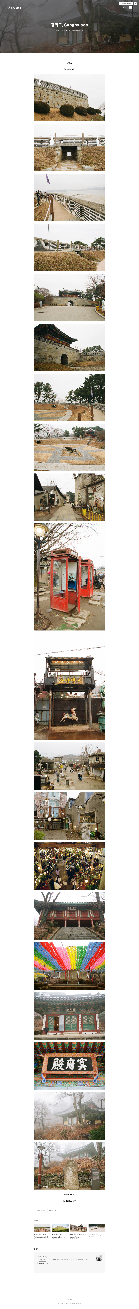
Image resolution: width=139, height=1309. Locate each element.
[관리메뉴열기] (135, 3)
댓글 (36, 1249)
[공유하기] (41, 1210)
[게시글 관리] (44, 1210)
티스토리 (69, 1299)
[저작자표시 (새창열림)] (56, 1210)
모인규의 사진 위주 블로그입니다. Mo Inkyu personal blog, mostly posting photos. (62, 1259)
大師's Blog (14, 7)
